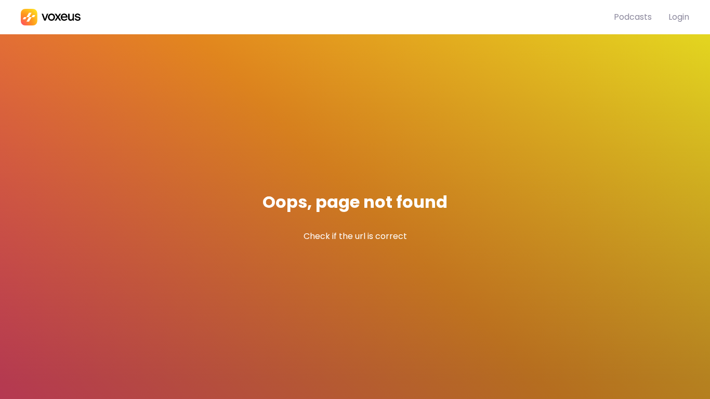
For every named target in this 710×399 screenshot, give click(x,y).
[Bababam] (317, 17)
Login (678, 17)
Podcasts (633, 17)
